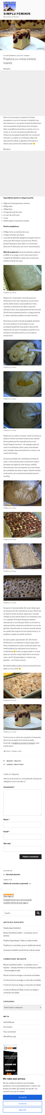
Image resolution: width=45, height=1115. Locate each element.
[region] (22, 1095)
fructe (17, 761)
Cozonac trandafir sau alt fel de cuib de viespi (21, 950)
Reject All (22, 1110)
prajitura (19, 764)
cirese (10, 764)
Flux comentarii (9, 1032)
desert (10, 761)
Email (6, 832)
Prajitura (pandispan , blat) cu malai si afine (20, 941)
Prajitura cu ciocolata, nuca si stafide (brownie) (22, 945)
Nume (6, 820)
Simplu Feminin (16, 13)
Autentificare (8, 1022)
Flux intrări (7, 1027)
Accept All (22, 1097)
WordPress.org (9, 1036)
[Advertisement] (22, 93)
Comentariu (9, 787)
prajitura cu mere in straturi (24, 743)
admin (27, 55)
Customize (23, 1104)
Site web (7, 844)
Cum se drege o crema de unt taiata (25, 975)
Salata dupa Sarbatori (12, 928)
